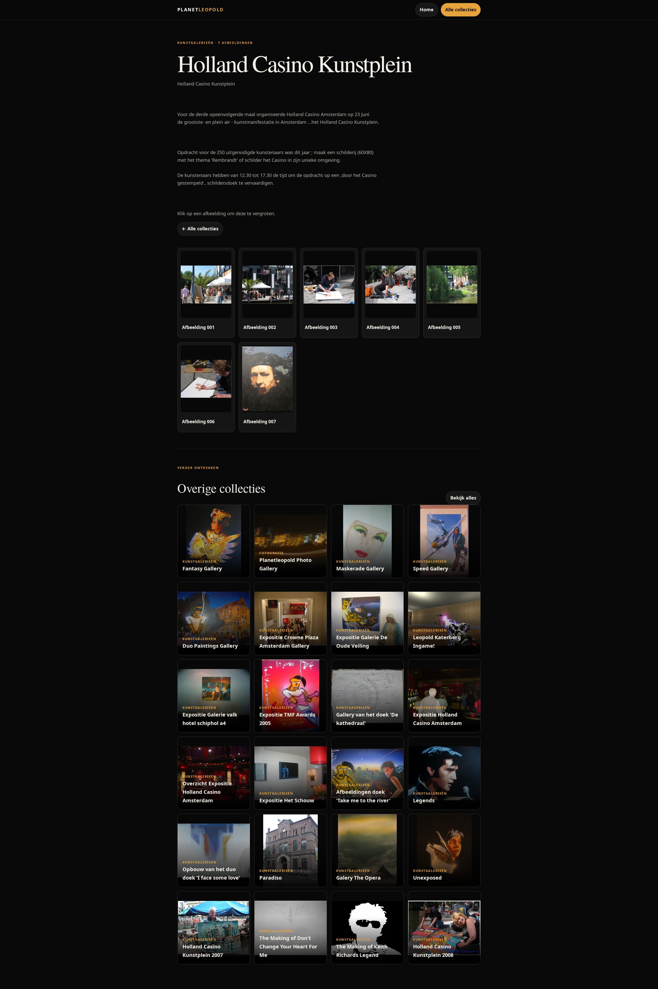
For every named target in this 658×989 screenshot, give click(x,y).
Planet (200, 9)
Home (427, 9)
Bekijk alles (463, 498)
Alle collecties (460, 9)
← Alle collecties (200, 228)
